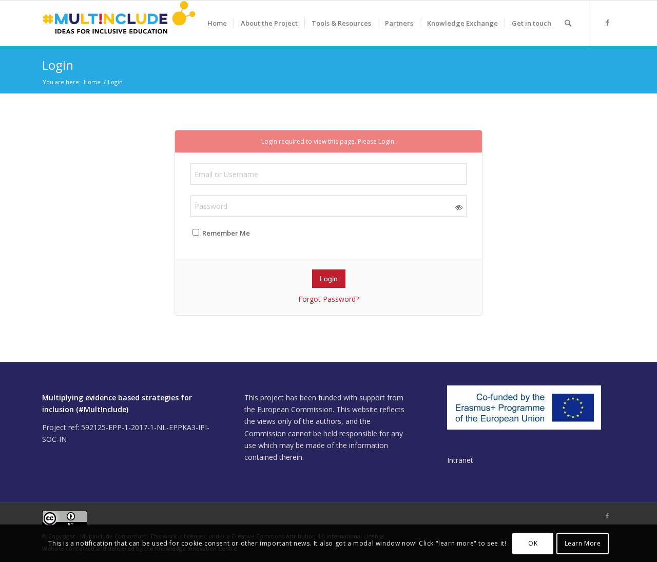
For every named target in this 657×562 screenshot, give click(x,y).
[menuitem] (217, 23)
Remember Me (225, 233)
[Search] (568, 23)
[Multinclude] (119, 23)
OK (532, 542)
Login (57, 64)
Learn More (583, 542)
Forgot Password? (328, 299)
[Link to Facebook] (607, 22)
